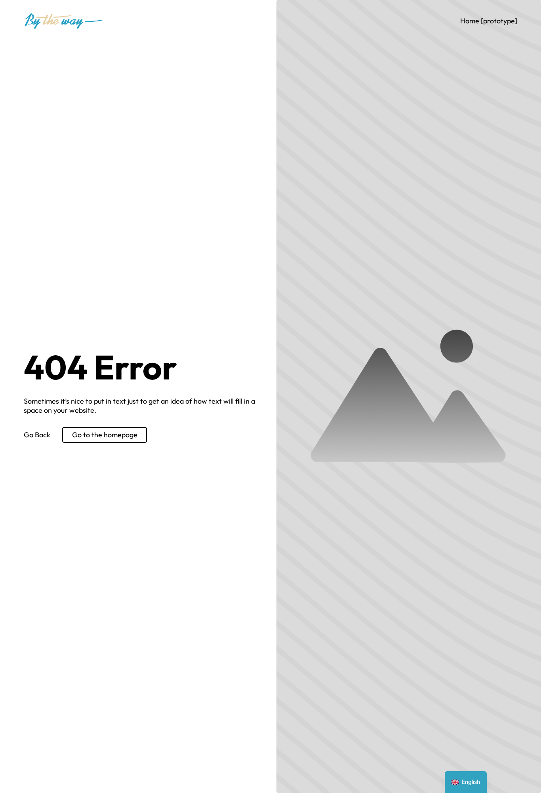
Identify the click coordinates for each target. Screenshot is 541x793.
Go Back (37, 434)
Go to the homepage (104, 434)
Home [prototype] (488, 20)
